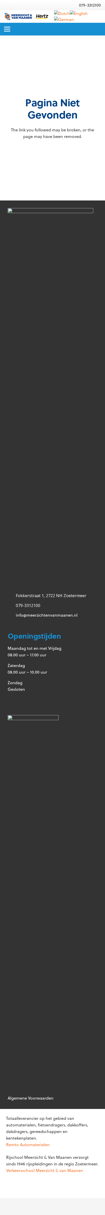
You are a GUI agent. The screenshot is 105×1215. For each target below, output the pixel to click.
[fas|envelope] (66, 5)
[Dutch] (62, 13)
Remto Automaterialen (28, 1144)
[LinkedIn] (49, 701)
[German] (64, 19)
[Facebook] (16, 701)
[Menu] (7, 29)
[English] (79, 13)
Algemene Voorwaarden (31, 1098)
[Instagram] (32, 701)
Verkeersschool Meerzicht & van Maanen (44, 1170)
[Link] (26, 16)
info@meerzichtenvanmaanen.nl (46, 615)
